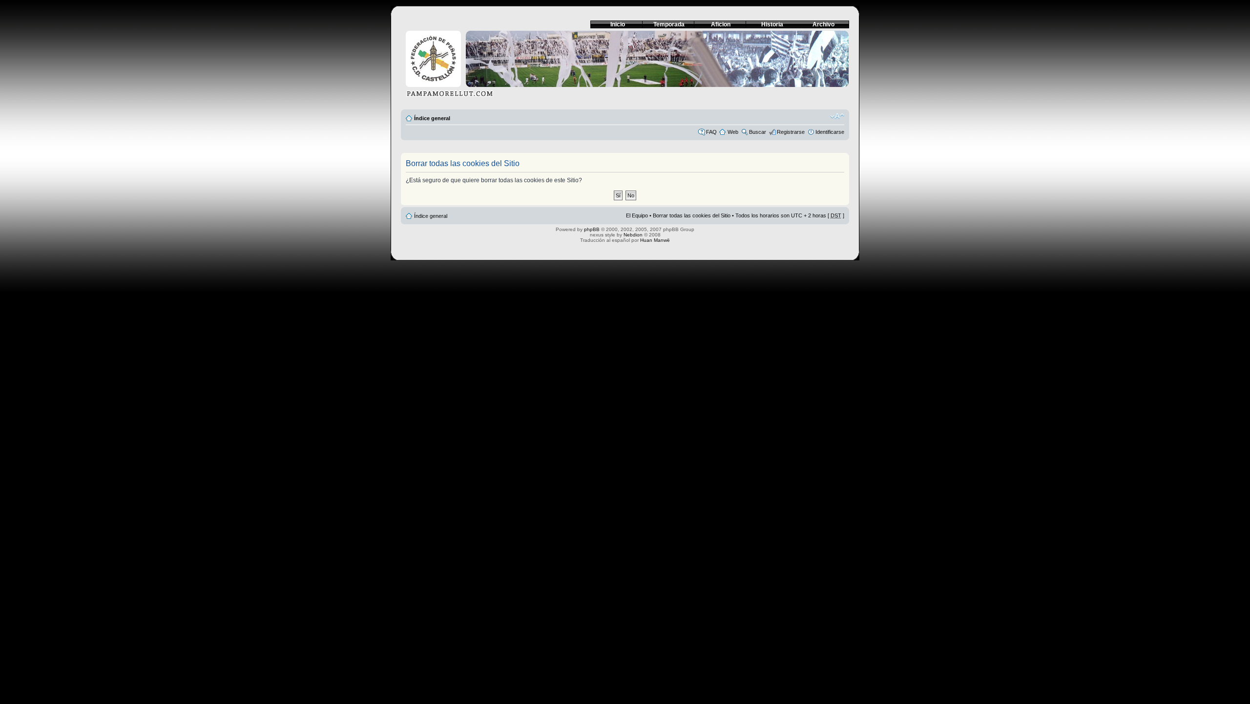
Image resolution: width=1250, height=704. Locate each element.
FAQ (711, 132)
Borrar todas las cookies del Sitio (691, 215)
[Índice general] (625, 66)
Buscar (757, 132)
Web (733, 132)
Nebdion (633, 234)
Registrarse (791, 132)
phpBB (592, 229)
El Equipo (637, 215)
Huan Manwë (655, 240)
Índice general (432, 118)
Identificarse (829, 132)
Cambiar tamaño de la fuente (837, 116)
